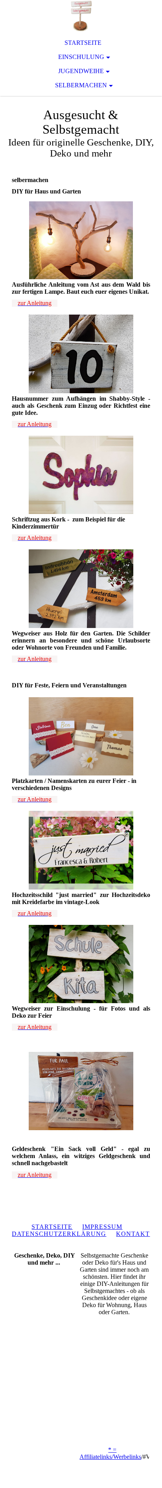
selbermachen (81, 85)
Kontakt (133, 1233)
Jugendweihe (81, 71)
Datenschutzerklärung (59, 1233)
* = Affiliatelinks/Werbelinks (110, 1453)
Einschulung (81, 56)
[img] (81, 15)
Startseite (82, 42)
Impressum (102, 1226)
